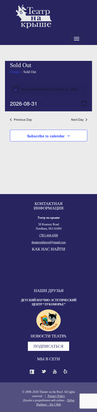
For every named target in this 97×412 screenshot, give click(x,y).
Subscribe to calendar (45, 135)
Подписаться (48, 346)
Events (14, 72)
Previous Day (23, 120)
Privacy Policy (56, 396)
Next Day (77, 120)
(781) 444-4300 (48, 235)
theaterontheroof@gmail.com (49, 242)
